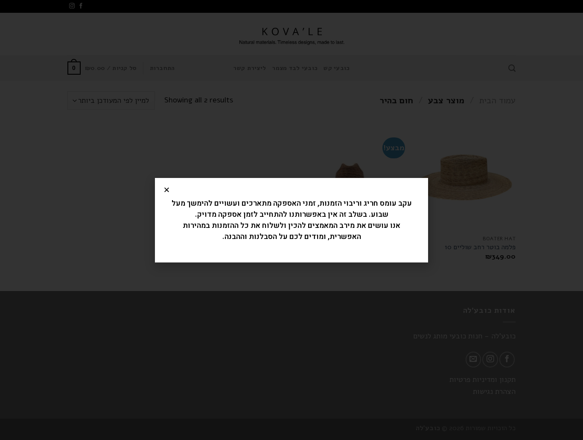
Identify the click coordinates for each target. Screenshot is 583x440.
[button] (166, 189)
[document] (291, 220)
